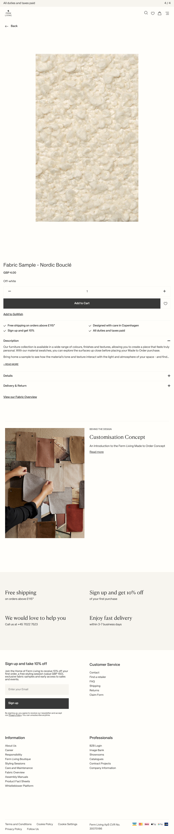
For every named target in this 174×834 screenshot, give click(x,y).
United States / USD (87, 425)
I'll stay (87, 437)
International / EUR (87, 418)
